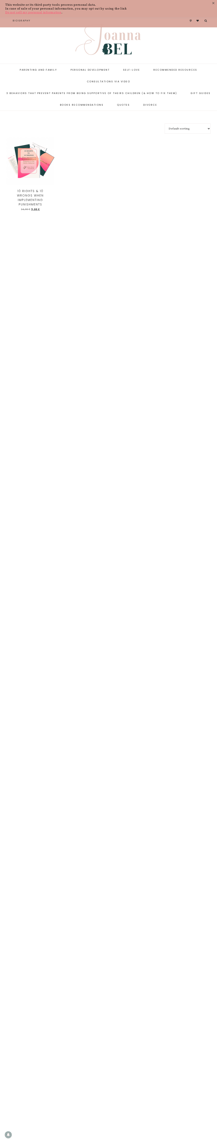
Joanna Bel (108, 40)
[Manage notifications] (8, 1134)
